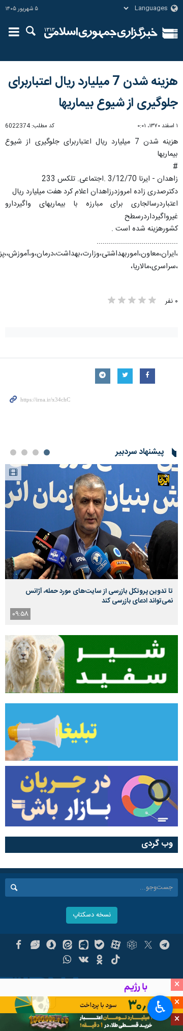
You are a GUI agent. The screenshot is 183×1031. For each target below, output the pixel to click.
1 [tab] (47, 452)
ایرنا (101, 33)
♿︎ (160, 1007)
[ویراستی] (35, 946)
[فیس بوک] (18, 946)
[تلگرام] (164, 946)
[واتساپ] (67, 961)
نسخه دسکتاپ (92, 915)
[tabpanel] (91, 544)
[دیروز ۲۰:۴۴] (91, 522)
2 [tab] (36, 452)
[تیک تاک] (116, 961)
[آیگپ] (83, 946)
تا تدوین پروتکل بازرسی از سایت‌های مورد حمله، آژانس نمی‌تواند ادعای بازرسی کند (99, 596)
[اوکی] (100, 961)
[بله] (100, 946)
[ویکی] (83, 961)
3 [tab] (24, 452)
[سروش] (51, 946)
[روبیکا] (132, 946)
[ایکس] (148, 946)
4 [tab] (13, 452)
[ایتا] (67, 946)
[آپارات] (116, 946)
